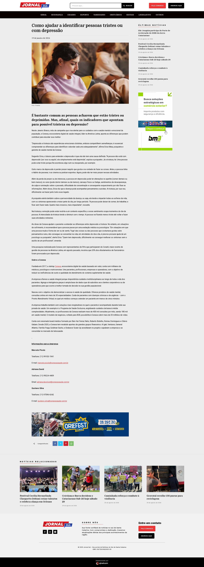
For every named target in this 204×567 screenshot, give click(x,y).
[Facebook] (55, 443)
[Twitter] (60, 443)
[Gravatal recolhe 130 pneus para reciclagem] (165, 479)
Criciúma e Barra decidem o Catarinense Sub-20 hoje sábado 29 (79, 499)
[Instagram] (50, 532)
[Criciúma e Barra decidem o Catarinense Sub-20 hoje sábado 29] (81, 479)
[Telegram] (55, 532)
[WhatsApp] (71, 443)
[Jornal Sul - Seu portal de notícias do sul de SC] (44, 5)
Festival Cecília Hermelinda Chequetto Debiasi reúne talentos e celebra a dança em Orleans (154, 46)
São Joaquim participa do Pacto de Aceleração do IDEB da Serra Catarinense (154, 33)
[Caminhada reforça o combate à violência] (123, 479)
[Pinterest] (66, 443)
